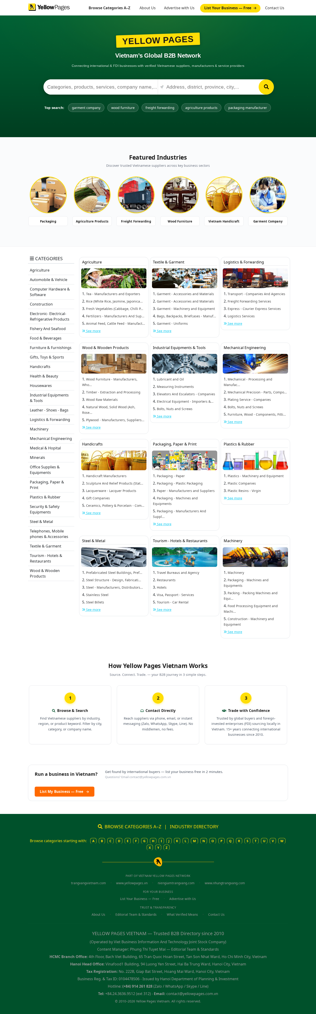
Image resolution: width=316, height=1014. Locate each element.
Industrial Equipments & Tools (179, 347)
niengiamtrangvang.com (176, 883)
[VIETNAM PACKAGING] (48, 195)
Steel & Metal (41, 521)
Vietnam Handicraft (223, 221)
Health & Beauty (44, 376)
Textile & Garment (45, 546)
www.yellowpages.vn (132, 883)
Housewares (41, 385)
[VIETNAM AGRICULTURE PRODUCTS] (92, 195)
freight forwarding (160, 107)
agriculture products (201, 107)
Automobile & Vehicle (48, 279)
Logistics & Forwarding (50, 419)
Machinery (39, 429)
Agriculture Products (92, 221)
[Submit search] (266, 87)
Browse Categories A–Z (109, 7)
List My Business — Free (64, 791)
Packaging (48, 221)
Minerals (37, 457)
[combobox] (100, 87)
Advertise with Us (179, 7)
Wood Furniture (180, 221)
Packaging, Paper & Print (175, 444)
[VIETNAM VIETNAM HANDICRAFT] (224, 195)
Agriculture (40, 270)
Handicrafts (40, 366)
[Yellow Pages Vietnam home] (49, 6)
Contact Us (274, 7)
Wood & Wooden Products (105, 347)
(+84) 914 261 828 (137, 986)
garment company (86, 107)
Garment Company (267, 221)
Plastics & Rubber (45, 497)
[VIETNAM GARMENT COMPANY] (268, 195)
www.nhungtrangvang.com (225, 883)
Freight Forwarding (136, 221)
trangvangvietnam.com (88, 883)
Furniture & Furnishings (50, 347)
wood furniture (123, 107)
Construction (41, 304)
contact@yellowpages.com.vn (150, 777)
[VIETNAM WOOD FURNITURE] (180, 195)
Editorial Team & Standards (136, 914)
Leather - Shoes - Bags (49, 410)
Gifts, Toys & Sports (47, 357)
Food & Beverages (46, 338)
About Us (147, 7)
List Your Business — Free (228, 7)
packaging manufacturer (247, 107)
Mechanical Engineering (51, 438)
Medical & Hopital (45, 448)
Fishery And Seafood (48, 328)
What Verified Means (182, 914)
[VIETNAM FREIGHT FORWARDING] (136, 195)
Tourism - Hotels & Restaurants (180, 540)
